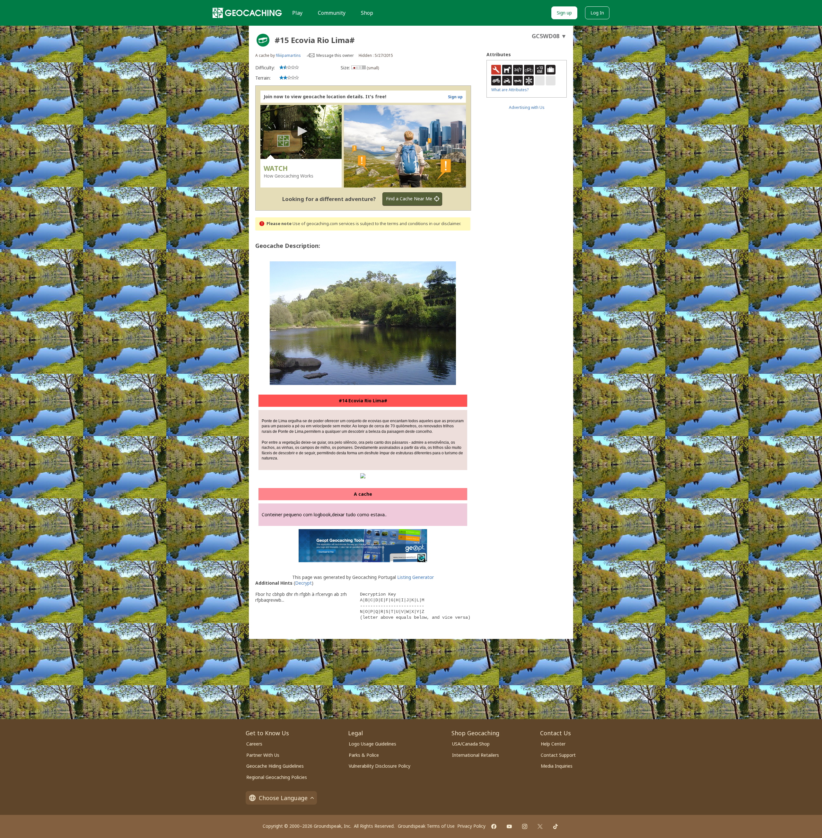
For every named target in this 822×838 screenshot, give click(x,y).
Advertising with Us (527, 107)
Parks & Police (364, 755)
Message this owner (335, 55)
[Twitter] (540, 826)
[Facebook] (494, 826)
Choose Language (283, 798)
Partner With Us (262, 755)
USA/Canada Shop (471, 744)
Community (331, 12)
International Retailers (475, 755)
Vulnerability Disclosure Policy (379, 766)
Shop (367, 12)
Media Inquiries (557, 766)
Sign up (564, 13)
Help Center (553, 744)
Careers (254, 744)
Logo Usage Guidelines (372, 744)
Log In (597, 13)
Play (297, 12)
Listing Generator (415, 577)
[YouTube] (509, 826)
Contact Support (558, 755)
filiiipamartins (288, 55)
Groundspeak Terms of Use (426, 826)
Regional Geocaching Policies (276, 777)
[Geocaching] (247, 12)
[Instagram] (525, 826)
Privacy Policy (471, 826)
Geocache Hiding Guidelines (275, 766)
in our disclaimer (444, 223)
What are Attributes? (510, 89)
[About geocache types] (263, 40)
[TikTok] (555, 826)
